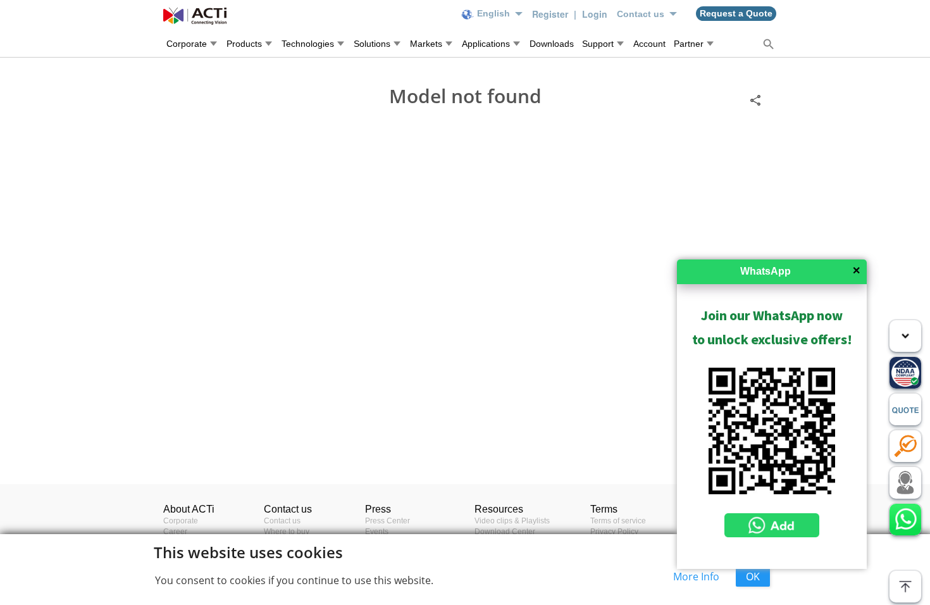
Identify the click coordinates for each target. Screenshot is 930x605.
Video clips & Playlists (512, 520)
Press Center (387, 520)
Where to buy (286, 531)
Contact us (282, 520)
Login (594, 14)
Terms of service (618, 520)
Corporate (180, 520)
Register (551, 14)
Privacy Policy (614, 531)
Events (376, 531)
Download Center (504, 531)
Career (175, 531)
